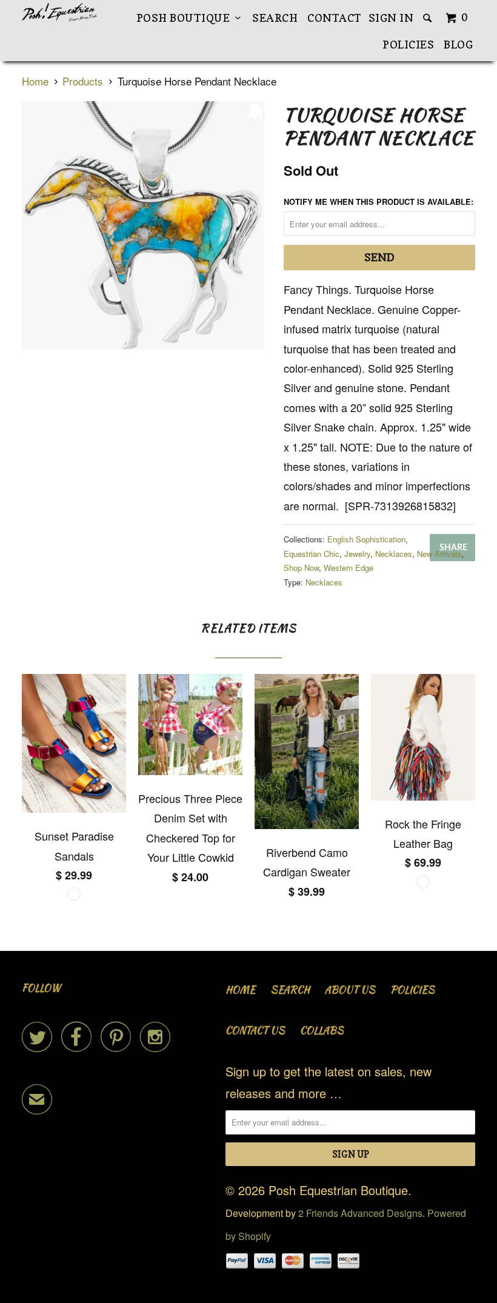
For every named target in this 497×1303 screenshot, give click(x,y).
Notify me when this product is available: (378, 201)
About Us (350, 990)
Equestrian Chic (311, 553)
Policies (408, 44)
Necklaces (393, 553)
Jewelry (357, 553)
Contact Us (255, 1031)
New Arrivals (439, 553)
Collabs (322, 1031)
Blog (458, 44)
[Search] (428, 18)
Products (82, 80)
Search (275, 18)
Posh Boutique (186, 18)
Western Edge (348, 567)
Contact (334, 18)
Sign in (391, 18)
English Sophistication (366, 539)
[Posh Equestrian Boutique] (59, 12)
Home (240, 990)
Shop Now (301, 567)
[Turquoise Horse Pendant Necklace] (147, 232)
